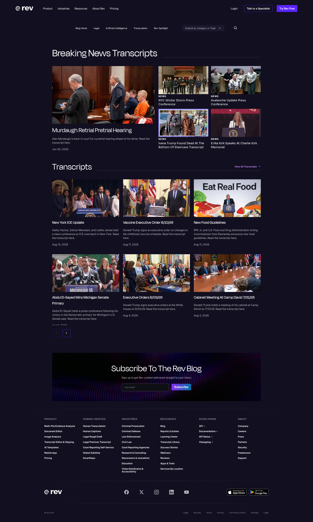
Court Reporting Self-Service (98, 447)
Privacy (220, 512)
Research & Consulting (134, 453)
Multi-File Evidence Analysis (59, 426)
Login (266, 512)
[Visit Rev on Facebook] (126, 492)
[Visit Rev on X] (141, 492)
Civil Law (127, 442)
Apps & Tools (167, 463)
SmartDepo (89, 458)
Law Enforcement (131, 436)
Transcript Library (170, 442)
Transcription (140, 28)
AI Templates (51, 447)
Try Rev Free (287, 8)
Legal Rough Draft (92, 436)
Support (242, 458)
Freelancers (244, 453)
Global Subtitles (91, 453)
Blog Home (81, 28)
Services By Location (171, 468)
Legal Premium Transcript (97, 442)
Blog (162, 426)
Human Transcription (94, 426)
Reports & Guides (169, 431)
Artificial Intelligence (116, 28)
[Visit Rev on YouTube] (186, 492)
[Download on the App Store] (236, 492)
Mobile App (50, 453)
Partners (242, 442)
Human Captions (92, 431)
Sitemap (254, 512)
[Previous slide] (56, 333)
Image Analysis (52, 436)
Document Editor (53, 431)
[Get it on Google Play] (259, 492)
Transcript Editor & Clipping (59, 442)
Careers (242, 431)
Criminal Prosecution (133, 426)
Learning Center (169, 436)
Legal (96, 28)
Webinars (165, 453)
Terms (209, 512)
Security (242, 447)
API (202, 426)
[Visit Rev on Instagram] (156, 492)
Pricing (48, 458)
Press (241, 436)
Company (243, 426)
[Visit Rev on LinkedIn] (171, 492)
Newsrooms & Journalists (135, 458)
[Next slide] (66, 333)
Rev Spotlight (161, 28)
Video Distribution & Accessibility (132, 470)
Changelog (206, 442)
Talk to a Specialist (258, 8)
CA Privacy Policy (237, 512)
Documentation (208, 431)
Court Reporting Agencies (135, 447)
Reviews (165, 458)
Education (127, 463)
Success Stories (169, 447)
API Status (206, 436)
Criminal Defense (131, 431)
